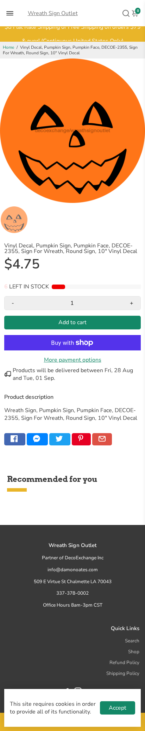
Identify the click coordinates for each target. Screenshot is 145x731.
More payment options (72, 360)
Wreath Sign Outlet (53, 13)
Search (132, 640)
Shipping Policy (122, 673)
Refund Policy (124, 662)
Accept (117, 708)
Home (8, 47)
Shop (133, 651)
